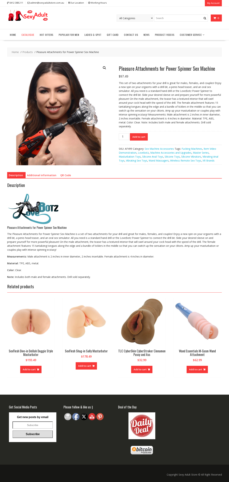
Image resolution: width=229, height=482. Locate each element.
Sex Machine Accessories (159, 148)
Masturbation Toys (130, 156)
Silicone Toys (172, 156)
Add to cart (138, 136)
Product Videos (164, 35)
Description (16, 175)
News (146, 35)
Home (13, 35)
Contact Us (131, 35)
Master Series (201, 152)
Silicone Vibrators (191, 156)
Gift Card (113, 35)
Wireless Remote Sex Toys (185, 160)
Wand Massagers (159, 160)
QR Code (65, 175)
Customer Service (191, 35)
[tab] (16, 175)
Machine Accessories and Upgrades (170, 152)
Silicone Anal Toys (152, 156)
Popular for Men (69, 35)
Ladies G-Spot (92, 35)
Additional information (41, 175)
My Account (213, 3)
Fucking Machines (192, 148)
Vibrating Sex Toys (136, 160)
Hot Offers (46, 35)
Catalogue (27, 35)
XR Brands (209, 160)
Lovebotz (143, 152)
